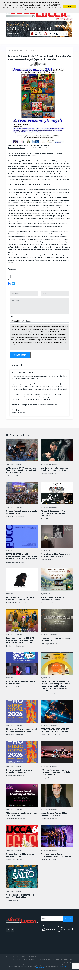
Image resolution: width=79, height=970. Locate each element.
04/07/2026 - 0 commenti (14, 726)
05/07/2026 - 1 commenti (49, 635)
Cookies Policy (68, 962)
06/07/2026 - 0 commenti (49, 594)
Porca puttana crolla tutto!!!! (22, 373)
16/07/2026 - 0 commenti (49, 508)
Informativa (32, 959)
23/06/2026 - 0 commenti (14, 851)
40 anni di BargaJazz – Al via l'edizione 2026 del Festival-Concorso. (53, 513)
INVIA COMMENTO (20, 355)
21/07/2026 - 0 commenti (14, 465)
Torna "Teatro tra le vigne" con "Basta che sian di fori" (54, 598)
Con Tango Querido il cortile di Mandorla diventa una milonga (54, 469)
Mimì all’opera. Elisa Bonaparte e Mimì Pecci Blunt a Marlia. (55, 555)
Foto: (11, 317)
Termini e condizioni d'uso (55, 959)
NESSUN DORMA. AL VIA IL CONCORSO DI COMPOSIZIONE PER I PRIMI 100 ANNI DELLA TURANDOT (22, 556)
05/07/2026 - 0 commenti (14, 678)
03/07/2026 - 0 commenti (14, 767)
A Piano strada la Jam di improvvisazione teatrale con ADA (56, 855)
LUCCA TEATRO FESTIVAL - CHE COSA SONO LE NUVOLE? (20, 598)
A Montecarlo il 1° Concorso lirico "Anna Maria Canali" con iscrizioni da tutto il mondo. (21, 470)
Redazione (12, 269)
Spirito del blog (17, 959)
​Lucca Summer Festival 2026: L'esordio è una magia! (54, 814)
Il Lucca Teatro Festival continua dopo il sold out (20, 682)
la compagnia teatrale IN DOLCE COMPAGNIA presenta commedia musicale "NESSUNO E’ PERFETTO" (21, 640)
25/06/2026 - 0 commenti (49, 810)
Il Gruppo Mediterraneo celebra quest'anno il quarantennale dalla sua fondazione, (55, 772)
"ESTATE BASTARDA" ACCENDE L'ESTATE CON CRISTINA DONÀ (55, 730)
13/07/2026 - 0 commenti (49, 551)
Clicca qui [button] (28, 10)
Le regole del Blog (42, 959)
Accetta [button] (69, 6)
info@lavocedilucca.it (65, 966)
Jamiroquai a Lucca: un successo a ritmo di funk (56, 639)
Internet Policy (68, 959)
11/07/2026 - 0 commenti (14, 594)
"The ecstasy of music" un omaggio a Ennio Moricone (21, 814)
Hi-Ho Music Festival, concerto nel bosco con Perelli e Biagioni (21, 730)
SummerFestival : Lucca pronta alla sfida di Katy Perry (21, 512)
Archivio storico (39, 968)
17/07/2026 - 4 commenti (14, 508)
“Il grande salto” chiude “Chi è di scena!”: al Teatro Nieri (20, 896)
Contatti (25, 959)
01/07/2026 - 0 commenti (14, 810)
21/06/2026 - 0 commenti (14, 891)
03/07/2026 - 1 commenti (49, 726)
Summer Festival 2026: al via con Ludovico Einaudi (20, 855)
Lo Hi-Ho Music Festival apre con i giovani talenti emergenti (21, 771)
